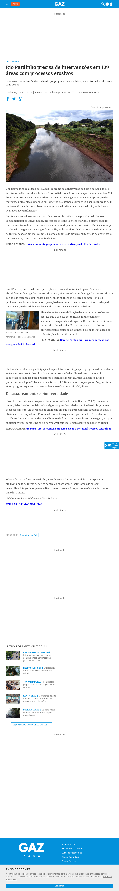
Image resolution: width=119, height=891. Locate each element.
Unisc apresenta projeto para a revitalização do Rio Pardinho (62, 244)
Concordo (59, 885)
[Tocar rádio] (107, 4)
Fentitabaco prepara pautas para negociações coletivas (39, 684)
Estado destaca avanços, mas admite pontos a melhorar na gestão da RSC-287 (38, 656)
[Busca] (103, 4)
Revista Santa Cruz (70, 857)
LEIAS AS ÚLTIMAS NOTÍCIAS (24, 504)
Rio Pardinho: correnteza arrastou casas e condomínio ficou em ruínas (68, 428)
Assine (15, 4)
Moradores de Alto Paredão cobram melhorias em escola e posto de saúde (39, 698)
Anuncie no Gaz (69, 844)
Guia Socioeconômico (72, 852)
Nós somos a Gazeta (72, 848)
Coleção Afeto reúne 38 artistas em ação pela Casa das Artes (39, 712)
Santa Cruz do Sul (28, 535)
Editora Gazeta (69, 861)
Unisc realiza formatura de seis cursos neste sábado (39, 670)
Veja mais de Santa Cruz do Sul (30, 724)
